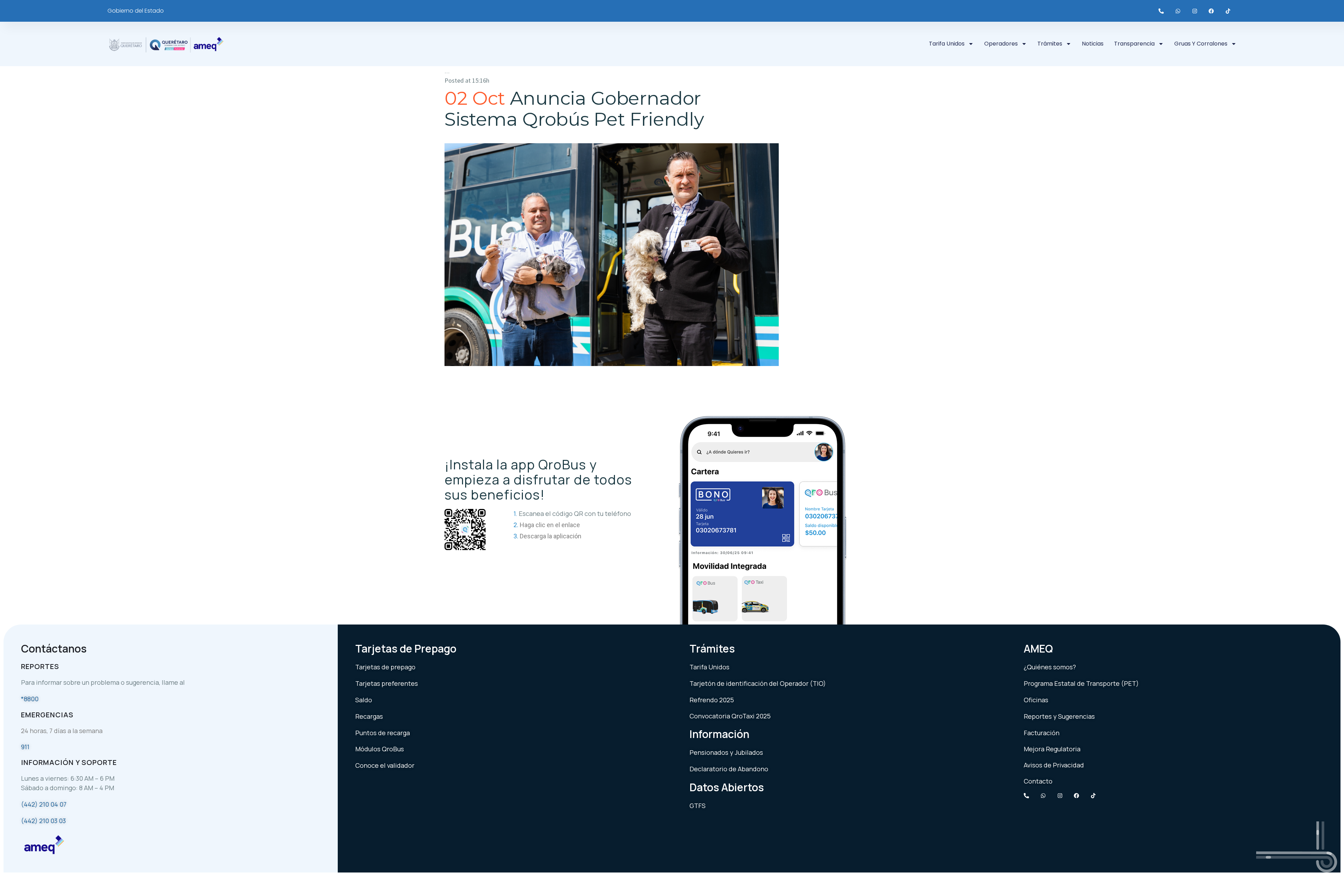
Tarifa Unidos (947, 44)
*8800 (29, 699)
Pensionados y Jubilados (726, 752)
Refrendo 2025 (712, 700)
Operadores (1001, 44)
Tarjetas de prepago (385, 667)
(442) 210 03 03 (43, 820)
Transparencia (1134, 44)
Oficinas (1036, 700)
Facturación (1041, 733)
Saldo (363, 700)
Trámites (1049, 44)
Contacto (1038, 781)
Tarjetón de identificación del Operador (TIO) (758, 683)
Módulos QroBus (379, 749)
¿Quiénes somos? (1050, 667)
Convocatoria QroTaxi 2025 (730, 716)
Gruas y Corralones (1200, 44)
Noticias (1093, 44)
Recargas (369, 716)
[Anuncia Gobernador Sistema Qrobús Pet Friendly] (611, 254)
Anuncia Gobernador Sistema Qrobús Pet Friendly (574, 108)
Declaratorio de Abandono (729, 769)
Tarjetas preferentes (386, 683)
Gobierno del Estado (135, 11)
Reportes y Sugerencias (1059, 716)
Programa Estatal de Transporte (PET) (1081, 683)
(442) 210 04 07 (43, 804)
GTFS (698, 805)
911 (25, 747)
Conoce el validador (384, 765)
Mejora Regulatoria (1052, 749)
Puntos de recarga (382, 733)
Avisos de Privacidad (1054, 765)
